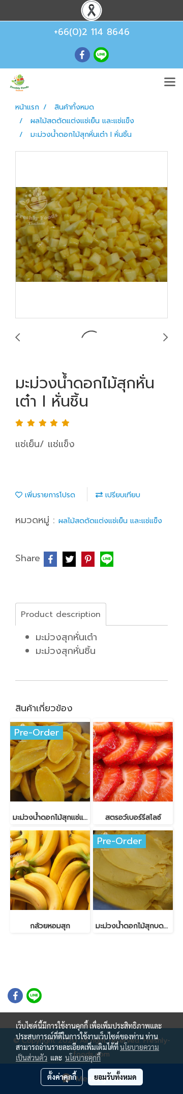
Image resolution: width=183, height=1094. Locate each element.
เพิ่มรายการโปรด (48, 495)
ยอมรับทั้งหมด (115, 1076)
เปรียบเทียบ (121, 495)
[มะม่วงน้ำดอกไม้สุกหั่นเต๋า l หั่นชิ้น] (91, 235)
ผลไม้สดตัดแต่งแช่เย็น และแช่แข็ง (110, 521)
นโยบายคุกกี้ (83, 1057)
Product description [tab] (61, 614)
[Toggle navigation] (170, 82)
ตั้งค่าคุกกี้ (61, 1076)
